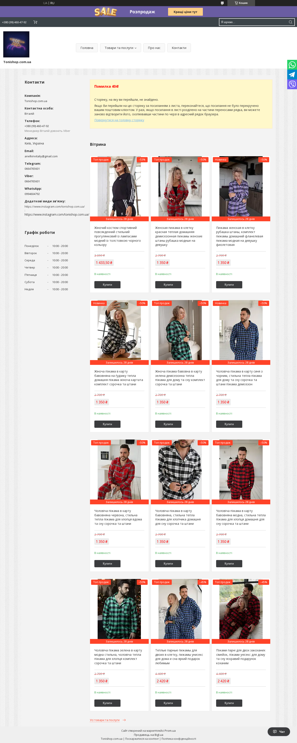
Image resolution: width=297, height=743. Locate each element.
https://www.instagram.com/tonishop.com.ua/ (57, 214)
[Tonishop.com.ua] (16, 44)
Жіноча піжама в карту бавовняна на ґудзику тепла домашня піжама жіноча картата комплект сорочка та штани (118, 377)
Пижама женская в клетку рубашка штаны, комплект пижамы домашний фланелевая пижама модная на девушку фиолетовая (239, 236)
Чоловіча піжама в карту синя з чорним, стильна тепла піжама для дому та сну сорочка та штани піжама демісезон (239, 377)
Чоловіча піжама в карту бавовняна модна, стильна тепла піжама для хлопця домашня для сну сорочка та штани (241, 517)
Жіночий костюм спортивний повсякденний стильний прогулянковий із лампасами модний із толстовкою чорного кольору (117, 236)
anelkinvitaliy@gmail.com (41, 156)
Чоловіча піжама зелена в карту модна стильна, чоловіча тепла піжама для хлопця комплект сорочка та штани (118, 656)
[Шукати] (290, 22)
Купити (107, 284)
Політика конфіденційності (179, 739)
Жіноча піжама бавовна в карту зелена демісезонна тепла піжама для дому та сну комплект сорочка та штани (180, 377)
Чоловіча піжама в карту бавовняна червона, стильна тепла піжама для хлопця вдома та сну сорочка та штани (118, 517)
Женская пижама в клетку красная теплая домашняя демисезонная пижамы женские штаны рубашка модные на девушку (178, 236)
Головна (86, 47)
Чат (282, 731)
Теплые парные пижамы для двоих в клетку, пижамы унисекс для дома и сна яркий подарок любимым (179, 656)
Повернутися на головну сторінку (119, 120)
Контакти (179, 47)
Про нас (154, 47)
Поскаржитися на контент (142, 739)
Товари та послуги (119, 47)
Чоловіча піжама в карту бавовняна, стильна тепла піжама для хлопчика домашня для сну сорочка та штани (178, 517)
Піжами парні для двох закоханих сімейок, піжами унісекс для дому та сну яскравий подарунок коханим (240, 656)
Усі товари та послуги (105, 720)
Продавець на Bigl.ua (148, 735)
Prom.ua (170, 731)
